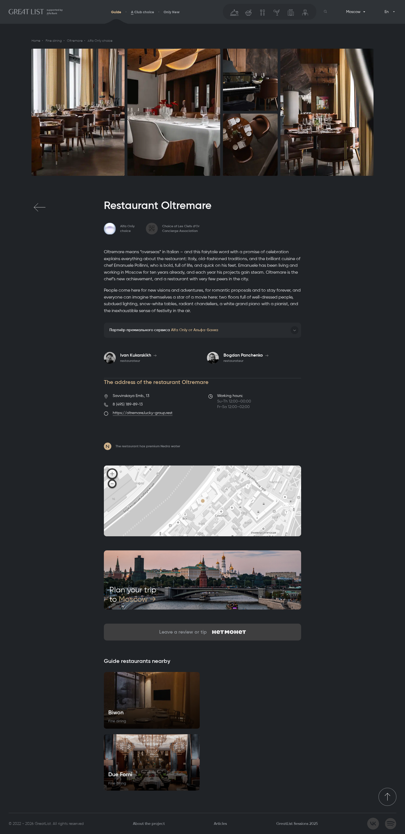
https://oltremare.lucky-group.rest (142, 413)
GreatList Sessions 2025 (297, 823)
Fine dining (54, 41)
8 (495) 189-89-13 (128, 404)
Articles (220, 823)
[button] (325, 11)
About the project (149, 823)
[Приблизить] (112, 473)
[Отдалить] (112, 483)
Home (35, 41)
